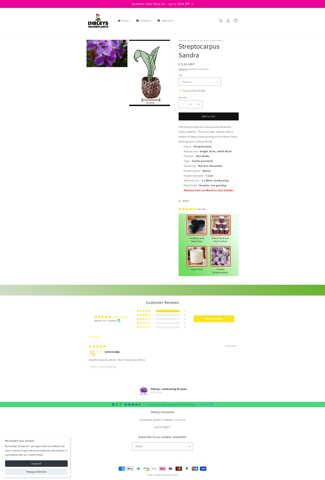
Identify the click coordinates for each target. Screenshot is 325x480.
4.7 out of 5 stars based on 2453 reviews (171, 404)
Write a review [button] (214, 318)
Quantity (183, 97)
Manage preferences (36, 471)
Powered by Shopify (169, 475)
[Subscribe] (189, 446)
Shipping (183, 69)
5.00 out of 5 (120, 317)
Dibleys (157, 475)
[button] (220, 20)
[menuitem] (124, 20)
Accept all (36, 463)
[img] (97, 346)
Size (180, 75)
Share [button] (185, 200)
